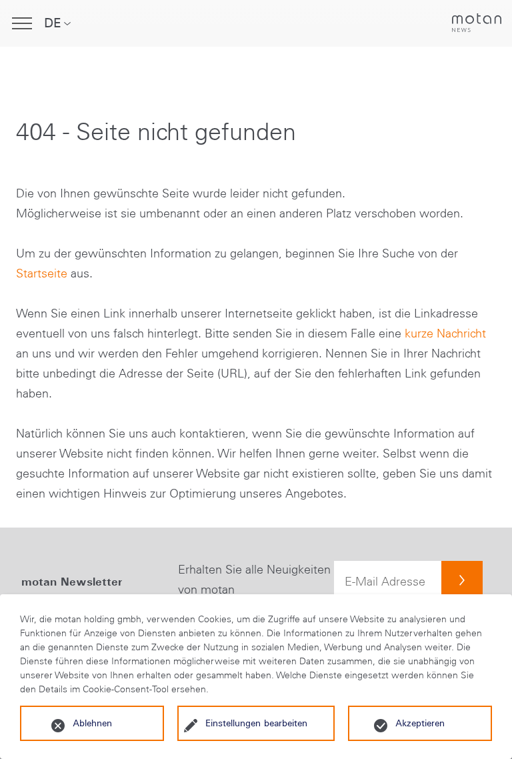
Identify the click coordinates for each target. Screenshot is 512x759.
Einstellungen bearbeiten (256, 723)
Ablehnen (92, 723)
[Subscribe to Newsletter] (462, 581)
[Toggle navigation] (22, 23)
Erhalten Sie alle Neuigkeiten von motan (254, 579)
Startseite (41, 273)
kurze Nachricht (445, 333)
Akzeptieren (420, 723)
